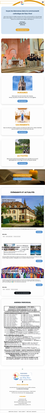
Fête (4, 236)
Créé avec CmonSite (31, 411)
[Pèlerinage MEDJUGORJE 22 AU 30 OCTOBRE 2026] (22, 249)
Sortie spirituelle (9, 236)
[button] (42, 55)
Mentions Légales (13, 411)
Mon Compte (22, 411)
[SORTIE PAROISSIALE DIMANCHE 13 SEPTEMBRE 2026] (22, 211)
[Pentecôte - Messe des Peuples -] (22, 272)
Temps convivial (17, 236)
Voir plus (39, 232)
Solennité (8, 289)
